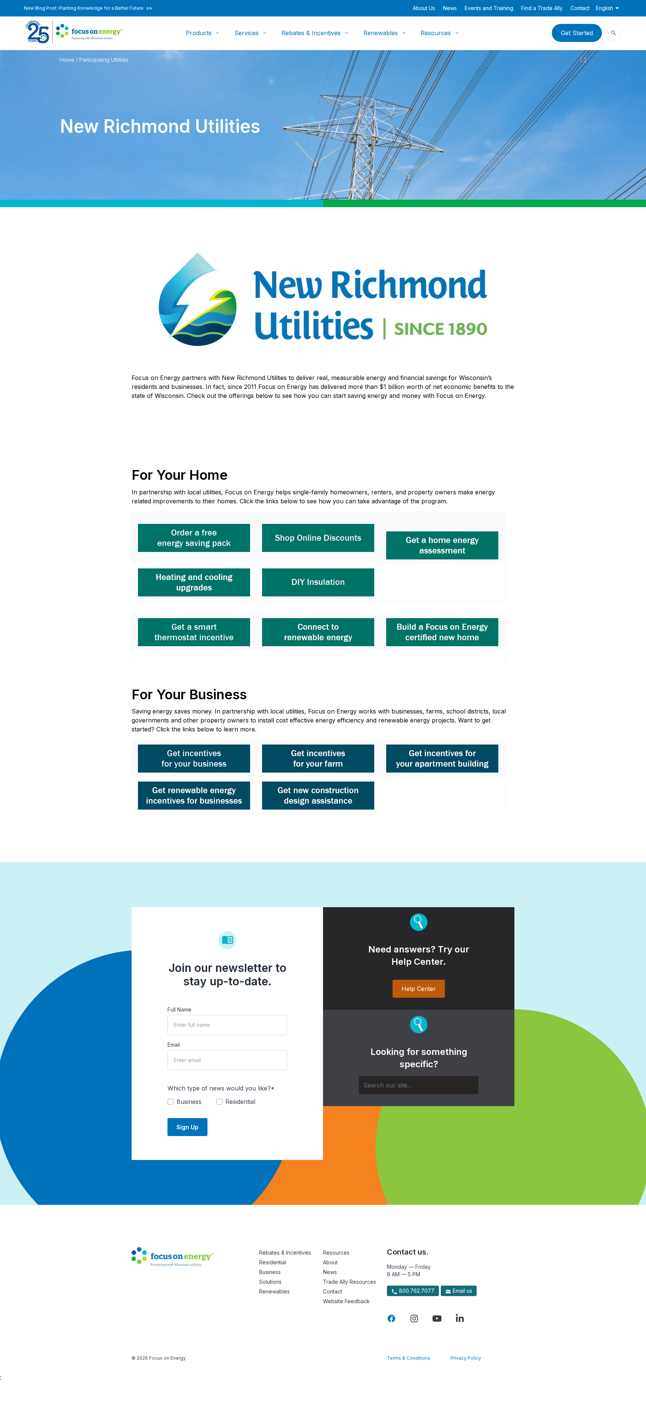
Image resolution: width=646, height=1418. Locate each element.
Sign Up (187, 1127)
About (330, 1262)
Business (270, 1272)
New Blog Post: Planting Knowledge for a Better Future (88, 8)
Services (246, 33)
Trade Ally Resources (349, 1282)
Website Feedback (346, 1301)
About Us (424, 8)
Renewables (380, 33)
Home (67, 59)
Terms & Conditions (408, 1358)
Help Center (419, 988)
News (450, 8)
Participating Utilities (103, 59)
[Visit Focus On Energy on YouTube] (437, 1318)
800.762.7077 (415, 1290)
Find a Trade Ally (542, 8)
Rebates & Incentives (311, 33)
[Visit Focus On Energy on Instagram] (414, 1318)
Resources (436, 33)
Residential (272, 1262)
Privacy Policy (465, 1358)
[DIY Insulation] (318, 582)
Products (199, 33)
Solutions (270, 1282)
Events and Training (489, 8)
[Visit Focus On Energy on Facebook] (391, 1318)
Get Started (577, 33)
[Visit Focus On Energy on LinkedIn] (459, 1318)
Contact (580, 8)
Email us (461, 1290)
